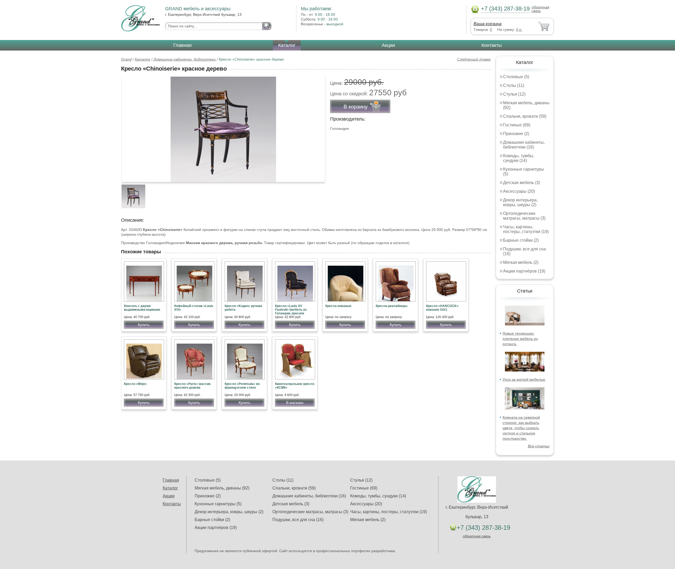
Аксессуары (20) (519, 191)
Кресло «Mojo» (135, 384)
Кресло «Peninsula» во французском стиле (242, 385)
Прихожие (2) (516, 133)
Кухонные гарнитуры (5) (218, 504)
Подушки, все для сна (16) (298, 519)
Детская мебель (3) (521, 182)
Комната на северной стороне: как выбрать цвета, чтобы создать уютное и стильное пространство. (521, 428)
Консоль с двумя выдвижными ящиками (142, 307)
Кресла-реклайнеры (391, 306)
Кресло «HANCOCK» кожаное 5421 (442, 307)
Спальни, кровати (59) (524, 116)
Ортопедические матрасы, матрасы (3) (524, 215)
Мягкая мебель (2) (520, 262)
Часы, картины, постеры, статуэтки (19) (526, 229)
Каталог (287, 45)
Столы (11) (513, 85)
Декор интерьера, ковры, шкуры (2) (520, 202)
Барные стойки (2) (521, 240)
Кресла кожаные (338, 306)
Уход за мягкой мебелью (524, 379)
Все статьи (538, 446)
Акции (388, 45)
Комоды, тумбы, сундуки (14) (518, 158)
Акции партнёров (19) (524, 271)
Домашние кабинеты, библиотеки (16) (524, 144)
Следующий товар (474, 59)
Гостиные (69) (516, 125)
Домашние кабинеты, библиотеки (184, 59)
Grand (126, 59)
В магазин (294, 402)
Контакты (491, 45)
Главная (182, 45)
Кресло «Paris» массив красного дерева (192, 385)
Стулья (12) (514, 94)
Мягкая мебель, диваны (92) (222, 488)
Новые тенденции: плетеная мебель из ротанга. (520, 338)
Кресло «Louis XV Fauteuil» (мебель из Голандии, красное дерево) (291, 311)
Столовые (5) (516, 77)
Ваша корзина (488, 24)
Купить (144, 325)
